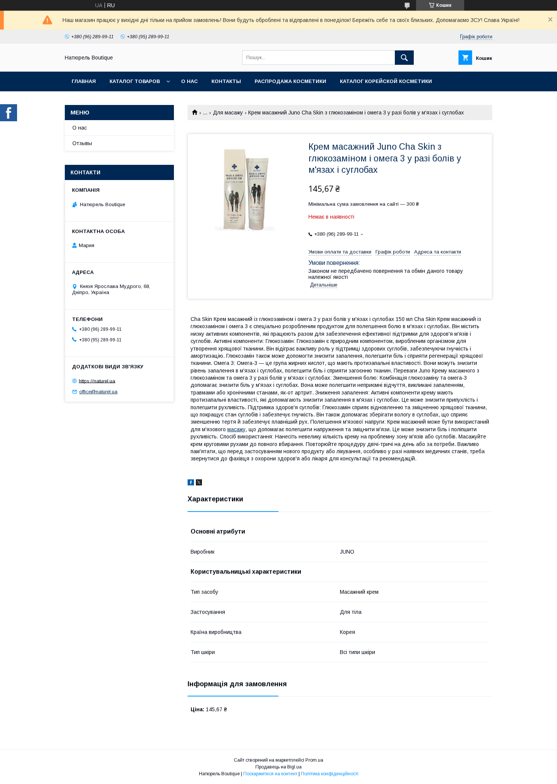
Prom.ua (314, 760)
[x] (199, 483)
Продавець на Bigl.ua (278, 767)
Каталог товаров (135, 81)
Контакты (226, 81)
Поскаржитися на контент (270, 773)
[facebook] (191, 483)
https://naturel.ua (97, 380)
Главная (84, 81)
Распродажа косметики (290, 81)
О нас (189, 81)
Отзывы (82, 143)
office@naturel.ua (98, 391)
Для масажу (228, 113)
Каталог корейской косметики (386, 81)
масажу (236, 429)
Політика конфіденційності (329, 773)
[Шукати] (404, 57)
